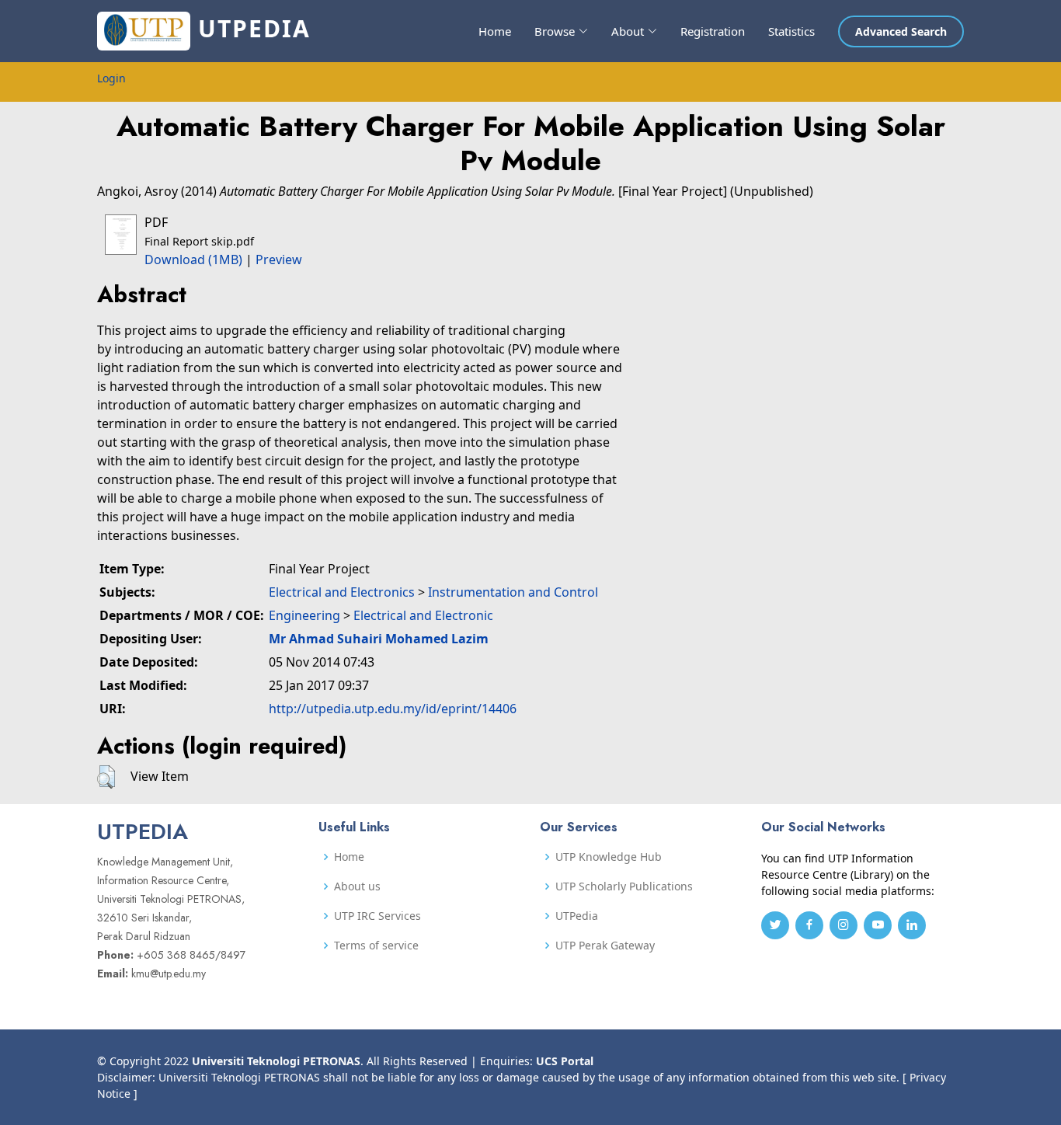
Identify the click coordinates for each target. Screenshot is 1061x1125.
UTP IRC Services (377, 916)
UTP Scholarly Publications (624, 886)
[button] (106, 777)
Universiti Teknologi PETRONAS (276, 1061)
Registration (712, 31)
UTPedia (576, 916)
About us (357, 886)
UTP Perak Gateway (605, 945)
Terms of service (376, 945)
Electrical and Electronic (423, 615)
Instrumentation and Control (513, 592)
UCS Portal (564, 1061)
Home (494, 31)
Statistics (791, 31)
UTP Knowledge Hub (608, 857)
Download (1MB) (193, 259)
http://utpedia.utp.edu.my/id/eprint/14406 (393, 708)
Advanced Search (901, 31)
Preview (279, 259)
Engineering (304, 615)
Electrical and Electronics (342, 592)
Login (111, 78)
